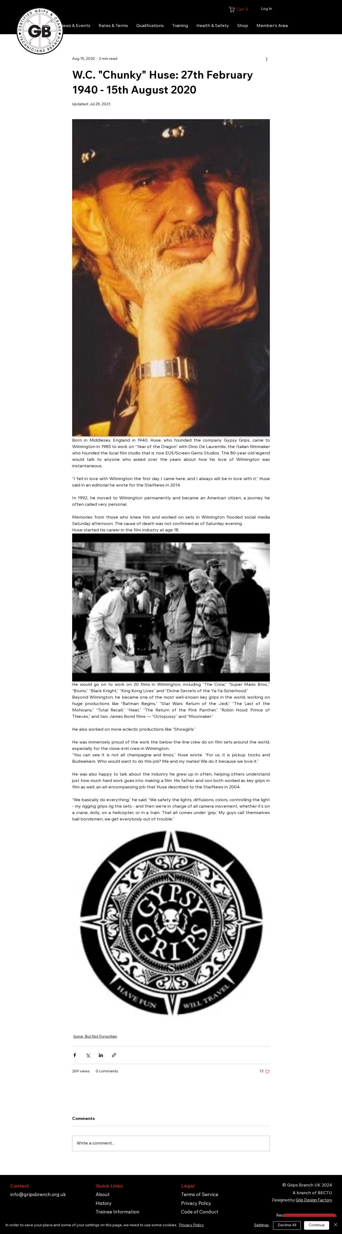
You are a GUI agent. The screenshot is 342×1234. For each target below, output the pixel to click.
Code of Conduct (199, 1212)
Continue (317, 1225)
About (103, 1195)
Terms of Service (199, 1195)
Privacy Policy (196, 1203)
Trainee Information (117, 1212)
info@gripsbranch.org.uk (38, 1195)
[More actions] (266, 59)
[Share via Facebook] (74, 1055)
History (104, 1203)
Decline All (287, 1225)
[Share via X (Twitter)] (87, 1055)
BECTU (325, 1193)
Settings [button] (261, 1225)
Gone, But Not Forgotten (95, 1037)
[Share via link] (113, 1055)
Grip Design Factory (314, 1200)
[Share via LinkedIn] (100, 1055)
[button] (256, 9)
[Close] (335, 1225)
